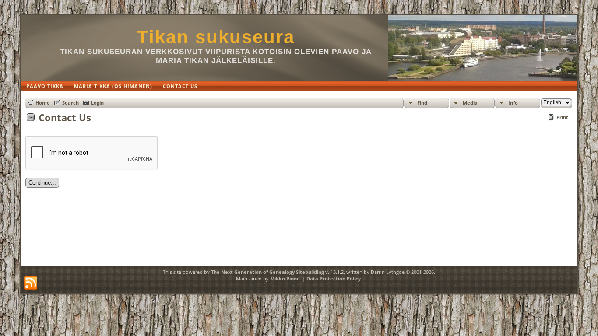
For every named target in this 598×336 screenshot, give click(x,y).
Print (562, 117)
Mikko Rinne (285, 278)
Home (42, 102)
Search (70, 102)
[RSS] (31, 283)
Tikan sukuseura (216, 37)
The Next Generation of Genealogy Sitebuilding (267, 272)
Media (470, 102)
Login (97, 102)
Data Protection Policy (333, 278)
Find (422, 102)
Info (513, 102)
